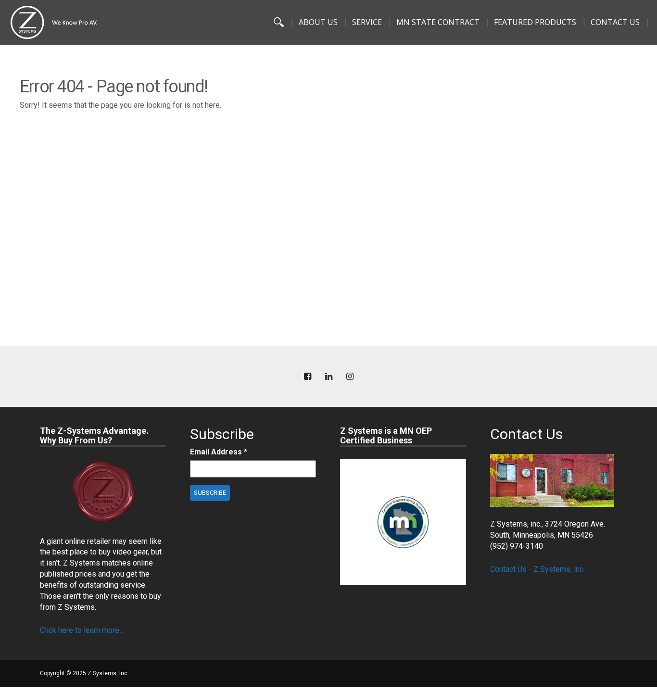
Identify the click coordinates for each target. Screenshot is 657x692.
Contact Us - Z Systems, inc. (537, 569)
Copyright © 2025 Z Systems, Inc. (84, 673)
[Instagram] (349, 376)
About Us (318, 22)
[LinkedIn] (328, 376)
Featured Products (535, 22)
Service (367, 22)
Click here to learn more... (82, 630)
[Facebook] (307, 376)
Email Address (218, 451)
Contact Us (615, 22)
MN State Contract (438, 22)
